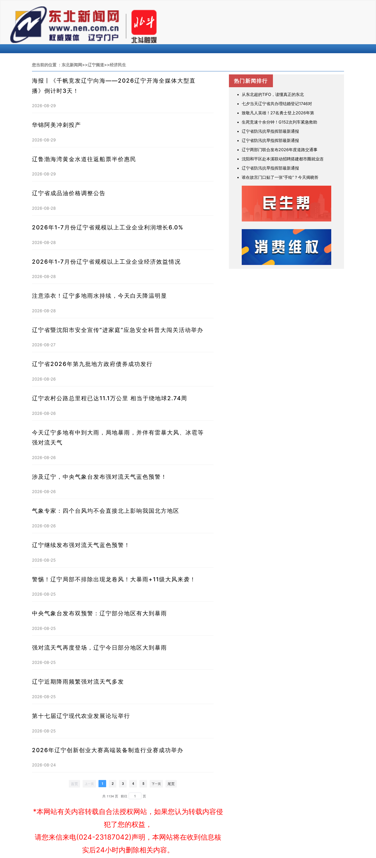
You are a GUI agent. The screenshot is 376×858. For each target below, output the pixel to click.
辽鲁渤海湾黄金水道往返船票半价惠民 (84, 159)
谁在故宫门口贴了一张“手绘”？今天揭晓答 (280, 177)
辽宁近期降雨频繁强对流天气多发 (78, 681)
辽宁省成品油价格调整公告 (69, 193)
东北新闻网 (72, 64)
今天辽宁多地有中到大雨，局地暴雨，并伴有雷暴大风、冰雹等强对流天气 (118, 437)
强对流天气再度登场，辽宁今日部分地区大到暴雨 (99, 647)
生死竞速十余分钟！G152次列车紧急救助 (279, 122)
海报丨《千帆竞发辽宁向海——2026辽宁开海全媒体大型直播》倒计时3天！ (114, 85)
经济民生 (118, 64)
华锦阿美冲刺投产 (56, 124)
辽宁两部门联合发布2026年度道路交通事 (279, 149)
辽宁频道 (96, 64)
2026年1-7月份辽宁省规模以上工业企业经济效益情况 (106, 261)
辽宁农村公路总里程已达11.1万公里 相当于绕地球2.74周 (109, 398)
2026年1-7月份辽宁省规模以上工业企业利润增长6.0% (107, 227)
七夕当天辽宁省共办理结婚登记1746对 (277, 103)
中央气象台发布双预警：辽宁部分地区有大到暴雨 (99, 613)
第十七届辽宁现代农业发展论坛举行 (81, 715)
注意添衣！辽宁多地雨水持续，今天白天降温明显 (99, 295)
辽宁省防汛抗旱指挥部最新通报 (270, 131)
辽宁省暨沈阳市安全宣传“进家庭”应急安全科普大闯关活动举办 (117, 330)
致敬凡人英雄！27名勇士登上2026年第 (278, 112)
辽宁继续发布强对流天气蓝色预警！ (81, 545)
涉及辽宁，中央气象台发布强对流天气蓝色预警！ (99, 476)
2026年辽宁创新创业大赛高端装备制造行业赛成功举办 (107, 750)
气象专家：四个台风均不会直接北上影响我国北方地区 (105, 510)
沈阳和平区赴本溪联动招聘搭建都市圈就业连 (283, 158)
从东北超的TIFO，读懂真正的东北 (273, 94)
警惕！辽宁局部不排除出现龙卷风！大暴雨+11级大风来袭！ (114, 579)
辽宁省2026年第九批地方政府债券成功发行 (92, 364)
